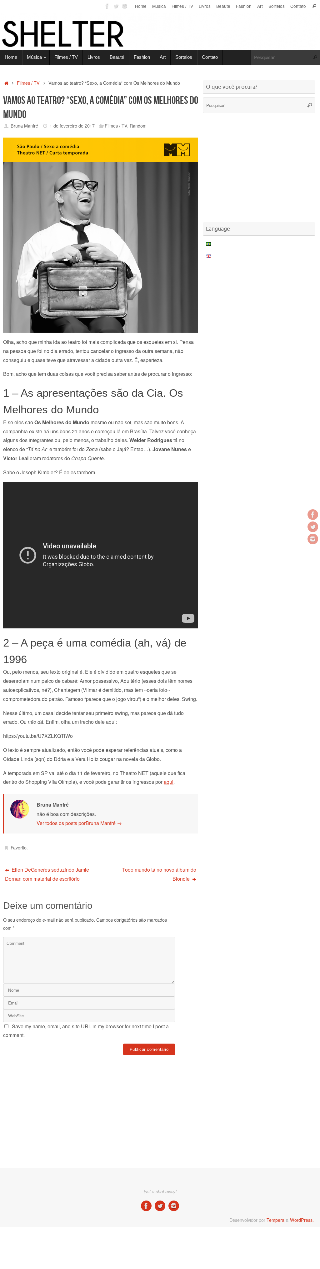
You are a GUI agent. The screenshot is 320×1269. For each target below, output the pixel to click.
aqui (168, 781)
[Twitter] (116, 6)
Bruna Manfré (24, 125)
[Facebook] (107, 6)
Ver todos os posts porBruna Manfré (79, 823)
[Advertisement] (117, 1076)
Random (138, 125)
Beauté (223, 6)
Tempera (275, 1219)
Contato (298, 6)
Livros (205, 6)
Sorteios (276, 6)
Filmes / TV (182, 6)
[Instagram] (124, 6)
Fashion (244, 6)
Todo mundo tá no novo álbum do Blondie (159, 874)
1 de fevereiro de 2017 (72, 125)
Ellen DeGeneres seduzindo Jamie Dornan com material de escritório (47, 874)
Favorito (19, 847)
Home (141, 6)
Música (159, 6)
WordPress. (302, 1219)
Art (260, 6)
